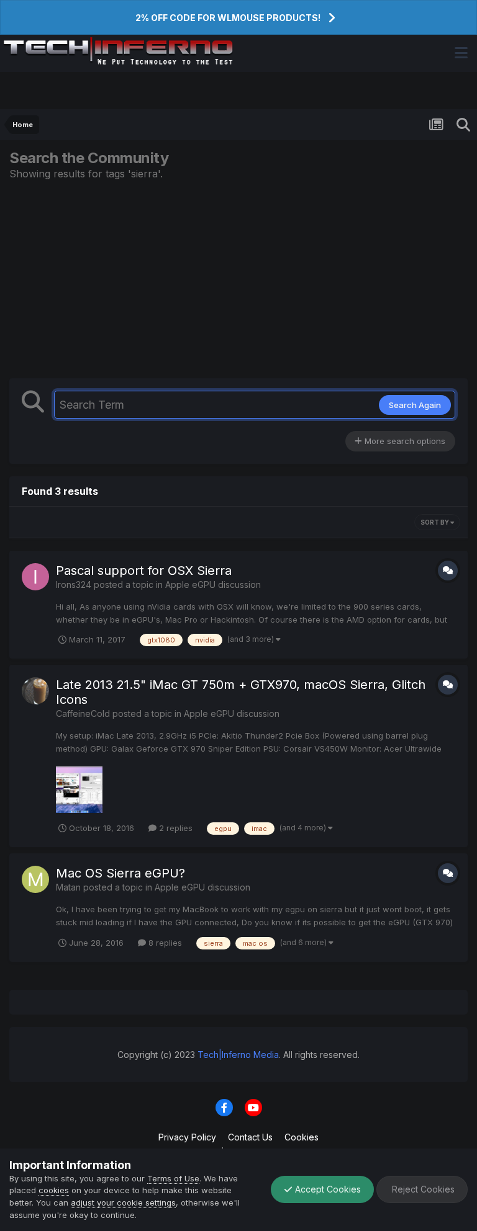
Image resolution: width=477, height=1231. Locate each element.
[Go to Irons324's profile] (35, 576)
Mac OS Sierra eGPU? (120, 873)
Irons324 (73, 584)
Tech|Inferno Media (238, 1054)
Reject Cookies (422, 1189)
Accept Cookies (327, 1189)
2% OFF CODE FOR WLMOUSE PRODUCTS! (227, 17)
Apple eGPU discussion (213, 584)
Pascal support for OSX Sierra (144, 570)
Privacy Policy (187, 1137)
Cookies (301, 1137)
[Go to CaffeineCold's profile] (35, 690)
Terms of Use (173, 1178)
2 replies (175, 828)
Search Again (415, 405)
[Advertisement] (238, 279)
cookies (54, 1190)
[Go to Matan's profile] (35, 879)
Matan (68, 887)
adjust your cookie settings (123, 1202)
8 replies (164, 943)
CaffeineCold (83, 713)
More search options (403, 441)
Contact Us (250, 1137)
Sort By (435, 522)
